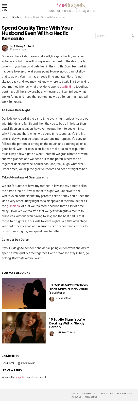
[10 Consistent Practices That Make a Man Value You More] (24, 293)
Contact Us (91, 397)
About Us (76, 397)
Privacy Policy (124, 393)
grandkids (13, 206)
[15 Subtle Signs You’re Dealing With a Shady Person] (24, 327)
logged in (20, 377)
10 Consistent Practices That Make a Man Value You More (68, 289)
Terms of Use (106, 393)
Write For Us (88, 393)
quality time (67, 86)
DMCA (75, 393)
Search (133, 36)
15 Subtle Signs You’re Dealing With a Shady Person (67, 323)
